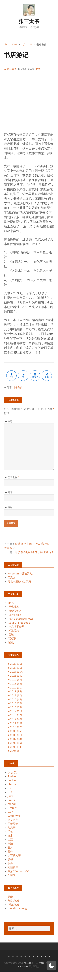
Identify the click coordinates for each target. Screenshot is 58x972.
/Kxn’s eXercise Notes (20, 618)
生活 (10, 839)
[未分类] (18, 387)
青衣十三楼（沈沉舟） (21, 581)
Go (9, 788)
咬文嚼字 (13, 819)
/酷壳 (11, 603)
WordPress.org (17, 908)
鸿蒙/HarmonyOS (18, 871)
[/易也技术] (13, 955)
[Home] (6, 44)
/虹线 (11, 642)
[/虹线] (49, 955)
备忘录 (11, 827)
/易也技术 (13, 606)
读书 (10, 859)
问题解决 (13, 867)
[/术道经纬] (37, 955)
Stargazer (23, 966)
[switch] (51, 965)
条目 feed (13, 900)
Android (13, 776)
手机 (10, 831)
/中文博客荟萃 (16, 626)
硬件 (10, 851)
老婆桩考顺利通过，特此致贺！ (34, 552)
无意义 (11, 577)
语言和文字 (14, 855)
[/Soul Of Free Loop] (29, 955)
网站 (10, 507)
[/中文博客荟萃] (33, 955)
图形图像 (13, 823)
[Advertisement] (29, 103)
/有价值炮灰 (15, 610)
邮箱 (11, 492)
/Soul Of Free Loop (19, 622)
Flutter (12, 784)
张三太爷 (29, 21)
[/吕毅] (41, 955)
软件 (10, 863)
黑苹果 (11, 875)
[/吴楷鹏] (45, 955)
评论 (11, 421)
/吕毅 (11, 634)
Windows (14, 815)
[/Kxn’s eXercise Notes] (25, 955)
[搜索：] (29, 928)
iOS (10, 792)
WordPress (45, 962)
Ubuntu (12, 807)
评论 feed (13, 904)
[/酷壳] (9, 955)
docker (12, 780)
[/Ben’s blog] (21, 955)
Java (10, 796)
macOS (12, 803)
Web (10, 811)
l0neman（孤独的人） (21, 573)
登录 (10, 896)
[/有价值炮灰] (17, 955)
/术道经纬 (13, 630)
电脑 (10, 843)
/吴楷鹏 (12, 638)
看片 (10, 847)
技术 (10, 835)
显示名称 (13, 477)
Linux (11, 800)
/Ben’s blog (14, 614)
